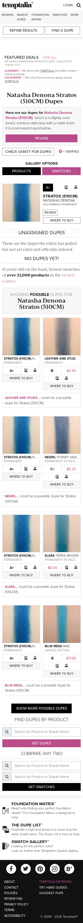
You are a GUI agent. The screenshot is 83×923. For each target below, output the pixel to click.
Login (68, 5)
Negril (50, 457)
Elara (50, 556)
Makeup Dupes (22, 17)
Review (41, 138)
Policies (10, 893)
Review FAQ (13, 899)
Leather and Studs (61, 359)
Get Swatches (41, 787)
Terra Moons (67, 556)
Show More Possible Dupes (41, 708)
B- (52, 370)
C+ (52, 469)
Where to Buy (62, 220)
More (74, 14)
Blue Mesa (53, 646)
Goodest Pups (51, 893)
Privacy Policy (16, 904)
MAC (66, 646)
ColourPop (13, 77)
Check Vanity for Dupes (28, 151)
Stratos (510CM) (60, 196)
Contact (11, 888)
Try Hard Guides (53, 888)
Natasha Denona (59, 200)
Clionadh (12, 70)
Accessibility (14, 916)
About (9, 882)
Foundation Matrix (40, 17)
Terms (9, 910)
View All (49, 57)
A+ (12, 370)
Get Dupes (41, 743)
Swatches (60, 14)
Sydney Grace (68, 457)
